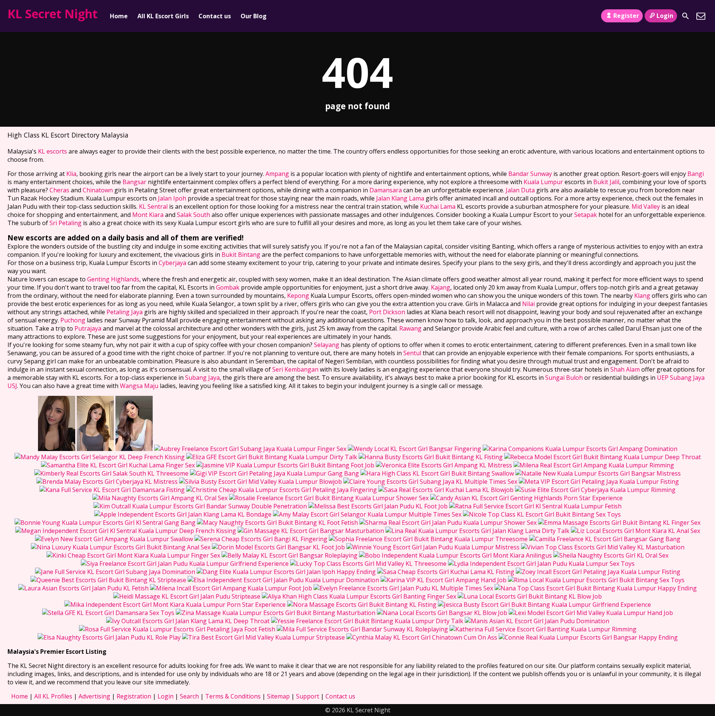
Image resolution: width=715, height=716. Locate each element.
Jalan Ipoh (172, 198)
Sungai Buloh (564, 377)
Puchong (72, 320)
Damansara (385, 190)
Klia (71, 174)
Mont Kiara (147, 215)
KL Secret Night (52, 14)
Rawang (410, 328)
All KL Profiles (53, 696)
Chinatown (98, 190)
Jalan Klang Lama (400, 198)
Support (307, 696)
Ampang (277, 174)
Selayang (326, 345)
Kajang (440, 287)
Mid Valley (646, 206)
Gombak (227, 287)
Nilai (528, 304)
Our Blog (254, 16)
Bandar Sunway (530, 174)
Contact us (214, 16)
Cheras (59, 190)
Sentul (412, 353)
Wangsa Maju (139, 386)
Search (189, 696)
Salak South (193, 215)
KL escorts (52, 151)
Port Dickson (387, 312)
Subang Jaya (202, 377)
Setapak (585, 215)
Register (626, 16)
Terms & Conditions (233, 696)
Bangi (695, 174)
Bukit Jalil (606, 182)
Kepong (298, 295)
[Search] (685, 16)
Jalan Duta (520, 190)
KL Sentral (153, 206)
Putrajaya (87, 328)
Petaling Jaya (125, 312)
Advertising (94, 696)
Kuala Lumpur (543, 182)
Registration (134, 696)
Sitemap (278, 696)
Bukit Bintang (241, 254)
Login (665, 16)
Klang (642, 295)
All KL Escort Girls (163, 16)
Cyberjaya (172, 263)
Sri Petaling (66, 223)
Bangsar (134, 182)
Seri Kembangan (295, 369)
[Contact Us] (701, 16)
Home (119, 16)
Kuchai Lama (437, 206)
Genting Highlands (113, 279)
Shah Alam (625, 369)
